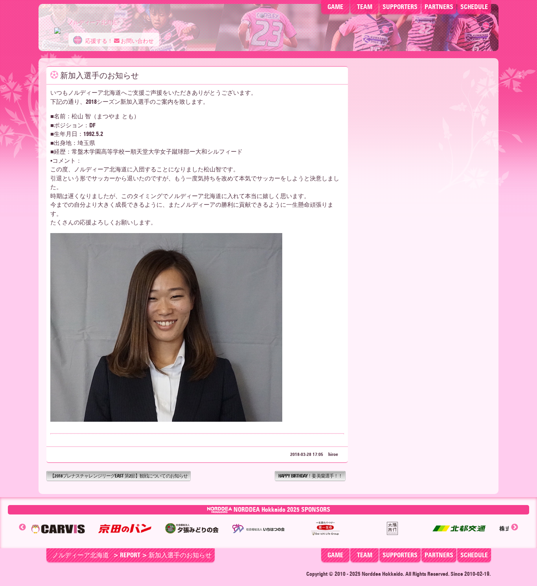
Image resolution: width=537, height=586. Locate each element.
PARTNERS (439, 7)
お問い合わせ (137, 41)
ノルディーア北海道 (80, 555)
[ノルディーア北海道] (57, 27)
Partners (439, 555)
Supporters (400, 7)
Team (364, 7)
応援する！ (98, 41)
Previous (22, 527)
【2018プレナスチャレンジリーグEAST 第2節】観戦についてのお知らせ (119, 476)
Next (515, 527)
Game (335, 7)
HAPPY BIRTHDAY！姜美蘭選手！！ (310, 476)
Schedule (474, 7)
